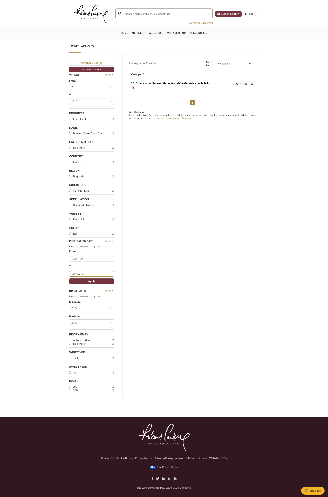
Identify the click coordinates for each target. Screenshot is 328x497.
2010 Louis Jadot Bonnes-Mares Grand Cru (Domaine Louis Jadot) (171, 83)
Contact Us (107, 458)
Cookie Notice (124, 458)
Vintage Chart (177, 33)
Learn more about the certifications (172, 118)
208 (75, 390)
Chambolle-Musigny (84, 205)
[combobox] (164, 14)
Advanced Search (91, 62)
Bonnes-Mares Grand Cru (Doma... (89, 133)
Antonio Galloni (81, 340)
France (77, 162)
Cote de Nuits (81, 190)
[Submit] (119, 13)
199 (75, 386)
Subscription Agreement (169, 458)
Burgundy (78, 176)
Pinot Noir (79, 219)
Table (76, 358)
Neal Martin (79, 147)
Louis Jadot (79, 119)
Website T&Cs (218, 458)
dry (75, 372)
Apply (91, 281)
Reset (109, 75)
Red (75, 233)
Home (124, 33)
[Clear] (209, 14)
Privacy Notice (143, 458)
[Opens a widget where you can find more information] (313, 491)
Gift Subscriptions (196, 458)
